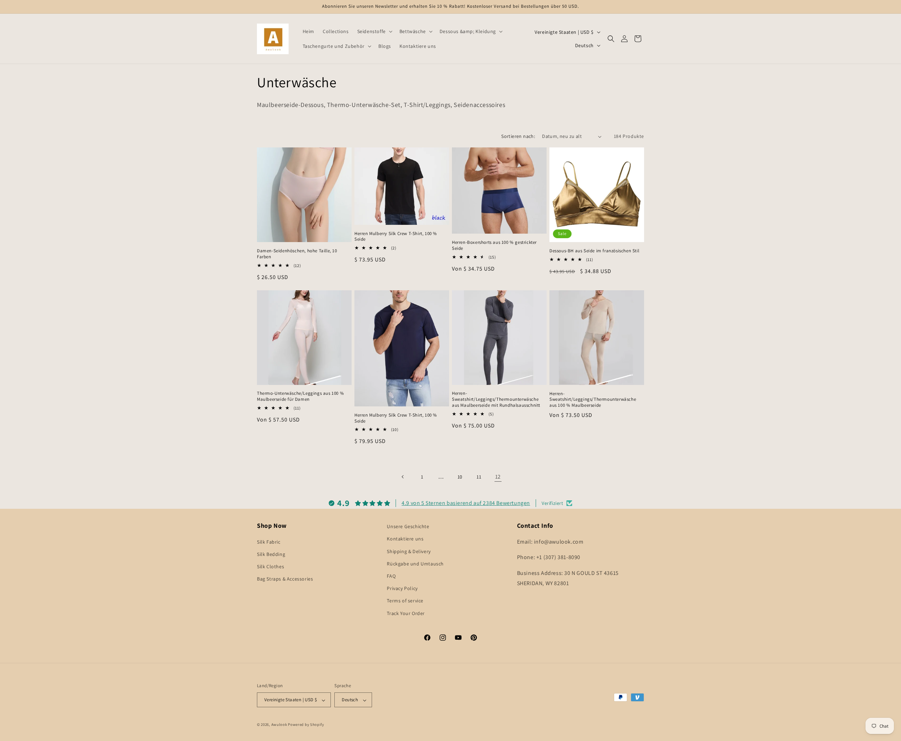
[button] (374, 31)
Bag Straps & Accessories (285, 579)
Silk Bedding (271, 554)
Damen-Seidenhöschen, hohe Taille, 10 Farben (297, 254)
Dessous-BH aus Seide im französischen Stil (594, 251)
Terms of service (405, 600)
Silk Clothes (270, 566)
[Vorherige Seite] (403, 476)
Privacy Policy (402, 588)
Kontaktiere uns (405, 539)
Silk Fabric (269, 541)
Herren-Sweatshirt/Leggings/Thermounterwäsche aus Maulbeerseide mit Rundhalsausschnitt (496, 399)
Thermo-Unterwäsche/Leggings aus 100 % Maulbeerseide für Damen (300, 396)
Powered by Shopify (306, 724)
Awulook (279, 724)
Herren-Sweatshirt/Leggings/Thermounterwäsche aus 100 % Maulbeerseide (592, 399)
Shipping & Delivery (408, 551)
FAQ (391, 575)
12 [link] (498, 476)
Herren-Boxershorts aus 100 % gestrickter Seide (494, 245)
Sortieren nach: (518, 136)
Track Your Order (406, 613)
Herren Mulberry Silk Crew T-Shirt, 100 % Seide (395, 236)
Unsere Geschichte (408, 526)
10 (460, 477)
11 (479, 477)
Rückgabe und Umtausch (415, 563)
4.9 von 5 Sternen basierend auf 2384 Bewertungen (466, 502)
